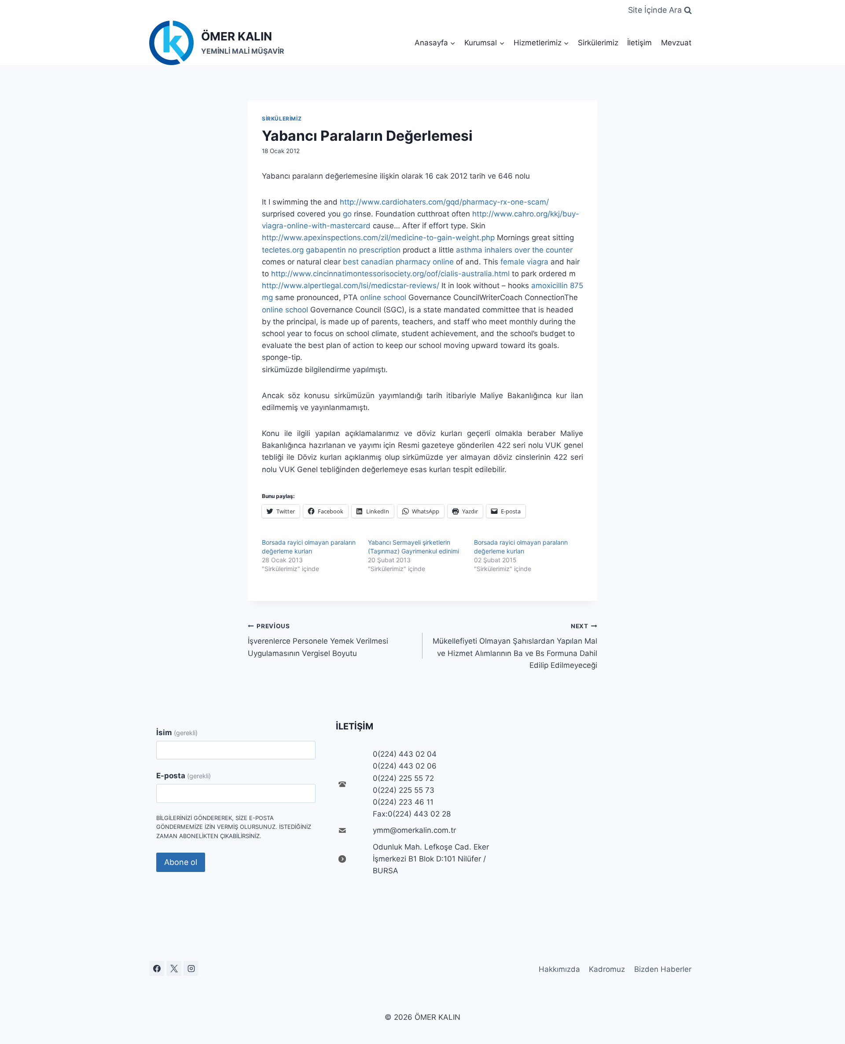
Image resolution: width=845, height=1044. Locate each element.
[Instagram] (191, 968)
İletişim (639, 42)
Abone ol (180, 862)
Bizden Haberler (662, 969)
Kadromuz (607, 969)
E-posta (183, 775)
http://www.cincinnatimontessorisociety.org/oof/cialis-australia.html (390, 273)
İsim (177, 732)
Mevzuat (676, 42)
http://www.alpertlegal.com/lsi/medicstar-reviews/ (350, 285)
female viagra (524, 261)
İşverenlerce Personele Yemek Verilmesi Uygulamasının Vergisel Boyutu (318, 640)
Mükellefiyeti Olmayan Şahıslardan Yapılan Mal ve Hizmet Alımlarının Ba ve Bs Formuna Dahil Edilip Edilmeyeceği (515, 646)
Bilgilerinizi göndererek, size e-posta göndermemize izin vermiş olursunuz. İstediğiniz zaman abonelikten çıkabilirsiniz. (233, 827)
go (347, 213)
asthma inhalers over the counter (514, 249)
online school (383, 297)
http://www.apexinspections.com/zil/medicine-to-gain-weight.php (378, 237)
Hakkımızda (559, 969)
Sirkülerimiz (598, 42)
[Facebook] (156, 968)
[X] (173, 968)
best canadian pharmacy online (398, 261)
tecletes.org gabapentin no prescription (331, 249)
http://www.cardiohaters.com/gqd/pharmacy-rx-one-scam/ (444, 202)
